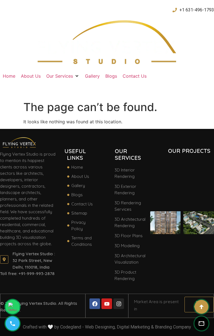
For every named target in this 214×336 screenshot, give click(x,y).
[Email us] (201, 323)
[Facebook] (94, 303)
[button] (62, 76)
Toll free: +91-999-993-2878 (27, 273)
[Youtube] (106, 303)
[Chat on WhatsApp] (13, 307)
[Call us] (13, 323)
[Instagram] (118, 303)
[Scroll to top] (201, 307)
